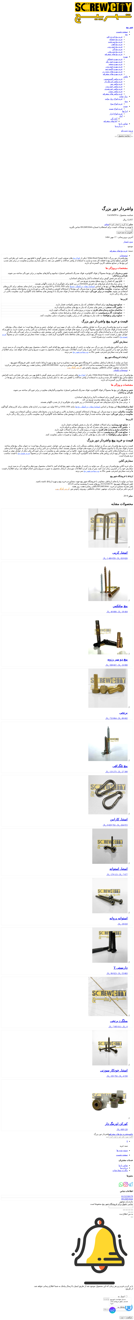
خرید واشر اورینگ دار (113, 81)
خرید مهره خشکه (115, 59)
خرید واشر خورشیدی (113, 89)
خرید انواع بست (115, 109)
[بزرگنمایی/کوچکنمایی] (132, 1209)
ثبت (122, 1318)
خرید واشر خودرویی (113, 86)
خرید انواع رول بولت (113, 99)
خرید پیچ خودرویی (114, 47)
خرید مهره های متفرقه (112, 74)
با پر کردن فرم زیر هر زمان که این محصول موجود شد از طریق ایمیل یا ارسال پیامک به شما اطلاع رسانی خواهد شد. (83, 1286)
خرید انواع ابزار (116, 114)
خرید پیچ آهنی (116, 44)
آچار (120, 116)
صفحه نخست (122, 32)
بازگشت (129, 1318)
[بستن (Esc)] (124, 1209)
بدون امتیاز (128, 242)
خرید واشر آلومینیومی (113, 79)
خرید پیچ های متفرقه (113, 54)
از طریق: (129, 1289)
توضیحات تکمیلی (120, 370)
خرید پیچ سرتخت (115, 42)
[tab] (64, 311)
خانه (131, 1134)
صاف (106, 224)
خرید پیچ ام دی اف (114, 37)
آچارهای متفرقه (110, 121)
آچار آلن (113, 119)
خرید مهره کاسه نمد (113, 69)
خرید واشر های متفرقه (112, 94)
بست (125, 106)
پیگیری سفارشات (120, 1170)
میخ (126, 101)
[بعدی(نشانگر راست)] (129, 1212)
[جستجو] (107, 1137)
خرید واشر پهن (116, 84)
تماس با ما (123, 124)
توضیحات (124, 255)
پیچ (126, 34)
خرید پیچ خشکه (115, 39)
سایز (131, 224)
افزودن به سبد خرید (125, 232)
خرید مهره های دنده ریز (112, 71)
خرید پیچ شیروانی (115, 52)
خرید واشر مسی (115, 91)
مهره (125, 57)
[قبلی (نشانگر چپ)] (132, 1212)
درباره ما (118, 126)
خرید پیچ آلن (117, 49)
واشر (125, 76)
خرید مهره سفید (115, 64)
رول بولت (123, 96)
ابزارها (125, 111)
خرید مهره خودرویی (113, 67)
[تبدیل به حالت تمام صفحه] (129, 1209)
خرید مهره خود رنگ (114, 62)
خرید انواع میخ (116, 104)
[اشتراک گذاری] (127, 1209)
